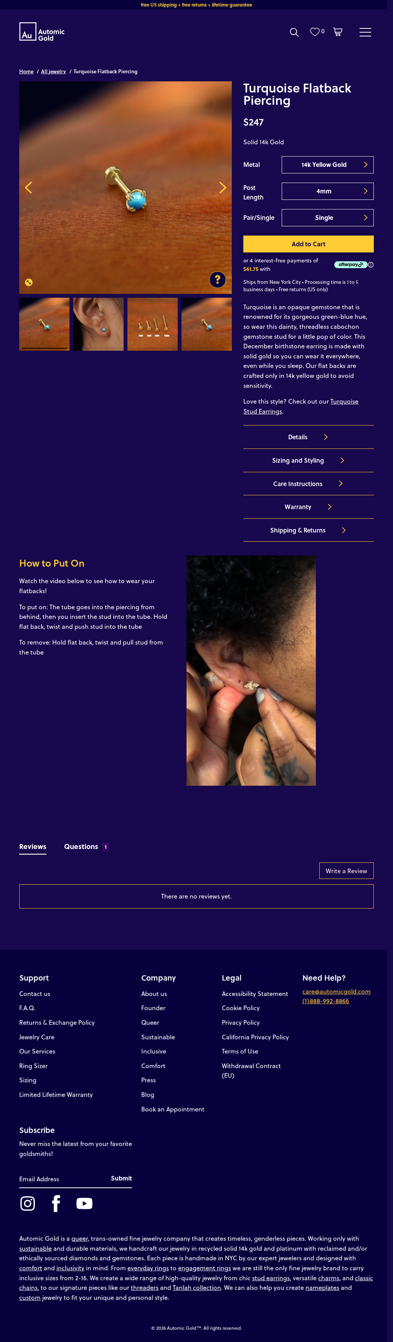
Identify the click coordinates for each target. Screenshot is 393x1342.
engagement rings (204, 1267)
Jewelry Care (36, 1036)
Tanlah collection (197, 1287)
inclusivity (70, 1267)
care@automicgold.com (336, 991)
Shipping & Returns (297, 530)
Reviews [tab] (32, 846)
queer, (80, 1238)
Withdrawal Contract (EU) (251, 1070)
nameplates (322, 1287)
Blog (147, 1094)
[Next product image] (223, 187)
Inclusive (153, 1051)
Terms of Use (240, 1051)
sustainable (35, 1248)
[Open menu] (365, 31)
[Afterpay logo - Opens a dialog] (349, 264)
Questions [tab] (85, 846)
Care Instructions (297, 483)
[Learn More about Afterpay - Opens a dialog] (371, 264)
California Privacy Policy (255, 1036)
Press (148, 1079)
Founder (153, 1007)
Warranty (298, 506)
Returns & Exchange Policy (57, 1022)
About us (154, 993)
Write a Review (346, 870)
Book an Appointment (173, 1109)
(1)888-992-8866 (325, 1000)
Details (297, 436)
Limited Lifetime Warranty (56, 1094)
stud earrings (271, 1277)
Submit (121, 1178)
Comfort (153, 1065)
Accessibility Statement (255, 993)
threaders (145, 1287)
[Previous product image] (28, 187)
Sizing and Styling (298, 460)
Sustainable (158, 1036)
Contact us (34, 993)
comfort (30, 1267)
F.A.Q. (27, 1007)
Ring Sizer (33, 1065)
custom (30, 1297)
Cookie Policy (241, 1007)
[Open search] (294, 32)
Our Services (37, 1051)
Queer (150, 1022)
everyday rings (148, 1267)
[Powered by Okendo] (53, 874)
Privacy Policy (241, 1022)
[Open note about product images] (217, 279)
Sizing (27, 1079)
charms (328, 1277)
